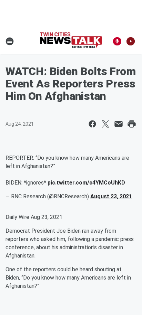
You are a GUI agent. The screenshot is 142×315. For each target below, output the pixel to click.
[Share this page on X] (105, 124)
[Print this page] (131, 124)
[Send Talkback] (117, 41)
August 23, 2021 (111, 196)
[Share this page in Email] (118, 124)
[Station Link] (71, 41)
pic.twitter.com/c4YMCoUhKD (86, 182)
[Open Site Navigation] (10, 41)
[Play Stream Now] (130, 41)
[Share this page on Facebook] (92, 124)
